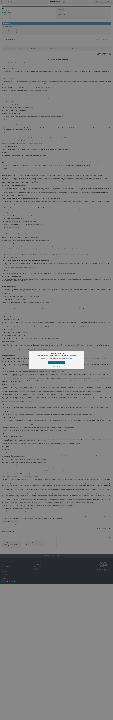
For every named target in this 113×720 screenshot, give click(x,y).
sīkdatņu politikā (69, 358)
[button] (56, 366)
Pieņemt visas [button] (56, 362)
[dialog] (56, 360)
